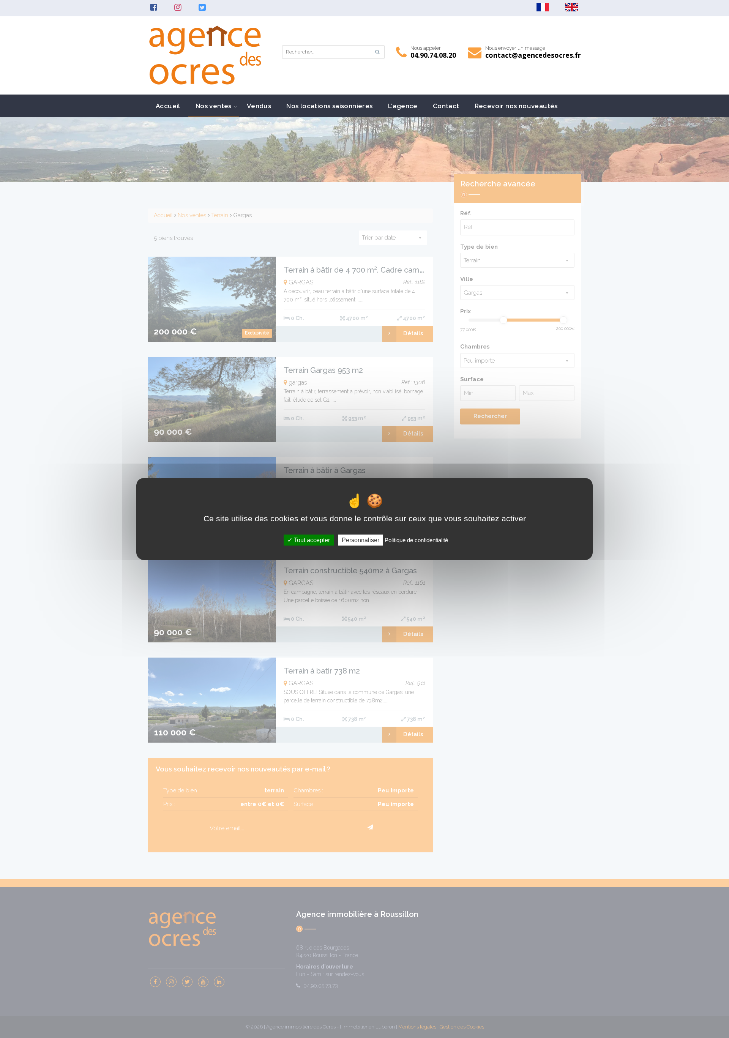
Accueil (168, 106)
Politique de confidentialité (416, 540)
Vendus (259, 106)
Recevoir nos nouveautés (516, 106)
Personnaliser (360, 540)
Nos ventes (214, 106)
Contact (446, 106)
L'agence (403, 106)
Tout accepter (311, 540)
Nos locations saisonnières (329, 106)
